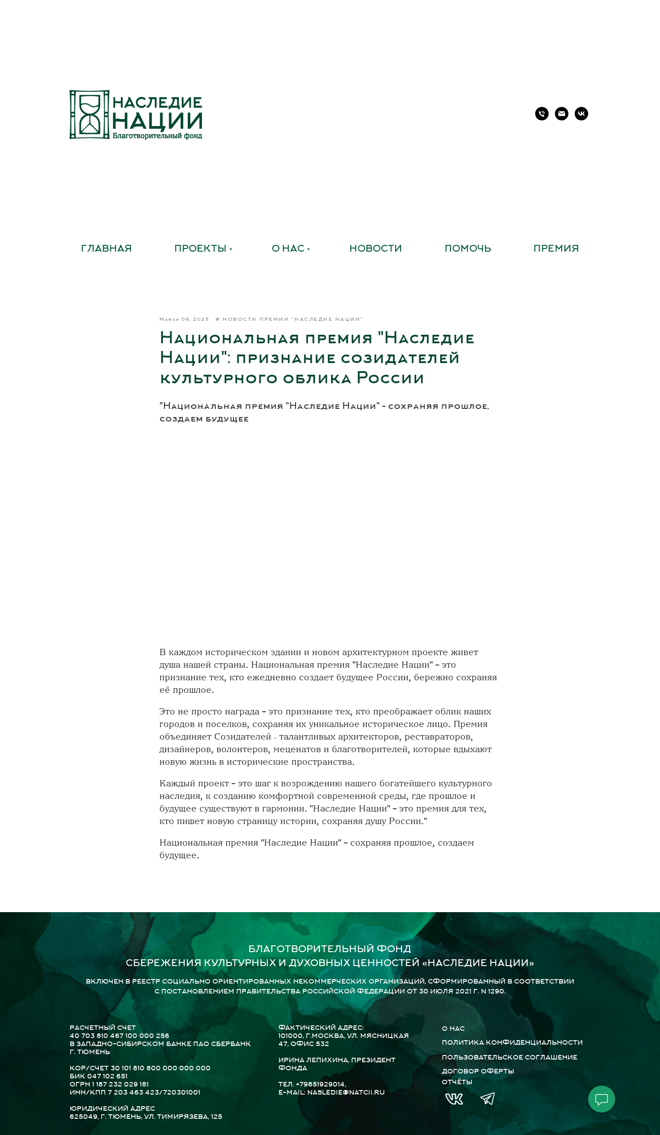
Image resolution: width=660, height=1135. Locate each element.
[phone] (542, 113)
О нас (288, 249)
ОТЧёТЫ (457, 1082)
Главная (106, 249)
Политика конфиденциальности (512, 1043)
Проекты (200, 249)
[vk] (581, 113)
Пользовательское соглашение (509, 1058)
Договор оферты (478, 1072)
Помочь (467, 249)
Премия (556, 249)
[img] (454, 1099)
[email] (561, 113)
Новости (375, 249)
